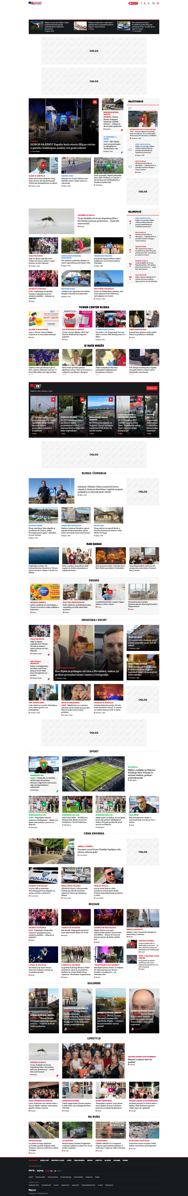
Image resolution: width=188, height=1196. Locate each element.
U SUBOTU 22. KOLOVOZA (70, 965)
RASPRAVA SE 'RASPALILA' (104, 702)
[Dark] (149, 3)
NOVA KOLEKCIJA (140, 161)
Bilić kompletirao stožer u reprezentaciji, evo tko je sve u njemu (142, 819)
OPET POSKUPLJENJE (36, 702)
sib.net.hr (56, 1185)
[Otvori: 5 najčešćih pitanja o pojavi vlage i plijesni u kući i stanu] (110, 592)
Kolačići (31, 1177)
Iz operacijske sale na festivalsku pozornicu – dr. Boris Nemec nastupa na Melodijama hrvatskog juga (149, 946)
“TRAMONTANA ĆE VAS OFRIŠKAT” (107, 965)
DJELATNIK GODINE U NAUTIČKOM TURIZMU (127, 416)
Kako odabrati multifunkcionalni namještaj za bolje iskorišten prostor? (77, 607)
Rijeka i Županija (94, 473)
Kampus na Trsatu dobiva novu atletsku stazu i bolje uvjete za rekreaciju (74, 180)
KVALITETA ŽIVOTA (36, 256)
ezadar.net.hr (75, 1185)
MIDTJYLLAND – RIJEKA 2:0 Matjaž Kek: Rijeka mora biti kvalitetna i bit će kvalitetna (74, 819)
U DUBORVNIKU (101, 1140)
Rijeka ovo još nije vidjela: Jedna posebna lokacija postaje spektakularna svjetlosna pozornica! (57, 25)
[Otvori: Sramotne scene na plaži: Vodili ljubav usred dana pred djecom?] (144, 1130)
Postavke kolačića (40, 1177)
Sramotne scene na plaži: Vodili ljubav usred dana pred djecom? (142, 1144)
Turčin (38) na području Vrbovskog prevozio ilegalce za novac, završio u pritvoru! (42, 890)
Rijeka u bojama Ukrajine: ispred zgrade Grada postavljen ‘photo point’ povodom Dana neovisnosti (75, 530)
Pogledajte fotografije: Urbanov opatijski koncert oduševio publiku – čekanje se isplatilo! (41, 294)
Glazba (32, 301)
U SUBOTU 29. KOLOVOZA (70, 927)
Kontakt (97, 1177)
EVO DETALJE (133, 767)
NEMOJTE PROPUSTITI (135, 929)
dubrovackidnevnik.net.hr (88, 1185)
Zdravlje (81, 226)
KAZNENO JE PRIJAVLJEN (38, 886)
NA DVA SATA (99, 525)
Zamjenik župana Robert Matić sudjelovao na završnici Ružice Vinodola (107, 260)
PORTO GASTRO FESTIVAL (143, 144)
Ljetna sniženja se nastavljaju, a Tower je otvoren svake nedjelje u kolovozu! (44, 607)
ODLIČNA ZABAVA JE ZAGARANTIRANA (143, 1101)
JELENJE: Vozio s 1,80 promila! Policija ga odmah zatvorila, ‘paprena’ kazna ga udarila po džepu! (74, 891)
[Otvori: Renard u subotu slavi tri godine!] (93, 1060)
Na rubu (94, 1116)
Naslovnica (33, 1160)
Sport (94, 751)
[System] (145, 3)
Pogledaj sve (152, 388)
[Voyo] (40, 1170)
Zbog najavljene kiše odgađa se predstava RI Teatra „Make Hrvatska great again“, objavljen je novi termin (42, 531)
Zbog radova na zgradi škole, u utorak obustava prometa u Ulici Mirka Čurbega (108, 530)
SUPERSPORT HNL (37, 775)
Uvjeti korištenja (78, 1177)
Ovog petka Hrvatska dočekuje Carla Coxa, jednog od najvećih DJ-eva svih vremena (148, 963)
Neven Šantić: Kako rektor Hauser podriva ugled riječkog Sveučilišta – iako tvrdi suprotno (142, 1019)
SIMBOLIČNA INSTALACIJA (71, 525)
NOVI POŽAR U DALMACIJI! (104, 289)
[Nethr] (58, 1170)
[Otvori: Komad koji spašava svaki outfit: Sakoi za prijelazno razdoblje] (144, 319)
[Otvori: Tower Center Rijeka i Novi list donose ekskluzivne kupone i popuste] (77, 319)
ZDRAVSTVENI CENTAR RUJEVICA (98, 418)
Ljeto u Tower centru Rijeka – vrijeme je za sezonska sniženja (42, 333)
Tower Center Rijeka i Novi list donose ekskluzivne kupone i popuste (75, 334)
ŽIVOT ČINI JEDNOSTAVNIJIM (74, 602)
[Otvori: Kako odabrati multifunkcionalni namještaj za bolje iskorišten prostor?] (77, 592)
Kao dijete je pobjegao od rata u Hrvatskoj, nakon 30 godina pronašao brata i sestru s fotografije (87, 672)
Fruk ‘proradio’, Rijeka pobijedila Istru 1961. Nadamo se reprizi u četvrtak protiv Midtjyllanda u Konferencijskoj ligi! (108, 178)
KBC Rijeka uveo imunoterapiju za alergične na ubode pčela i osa (112, 145)
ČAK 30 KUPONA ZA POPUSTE (73, 329)
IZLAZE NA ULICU (135, 637)
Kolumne (108, 129)
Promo (92, 29)
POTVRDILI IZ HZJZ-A (86, 215)
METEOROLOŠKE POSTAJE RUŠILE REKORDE (143, 129)
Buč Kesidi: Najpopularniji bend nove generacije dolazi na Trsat (74, 931)
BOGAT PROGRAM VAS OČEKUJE (41, 1101)
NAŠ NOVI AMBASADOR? (70, 702)
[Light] (141, 3)
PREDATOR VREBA (140, 247)
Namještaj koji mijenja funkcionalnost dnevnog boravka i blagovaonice (143, 604)
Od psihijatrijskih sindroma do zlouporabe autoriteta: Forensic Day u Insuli (142, 568)
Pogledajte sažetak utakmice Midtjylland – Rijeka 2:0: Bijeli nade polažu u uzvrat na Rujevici (43, 821)
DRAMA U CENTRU (85, 846)
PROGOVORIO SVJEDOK (137, 663)
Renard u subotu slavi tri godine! (140, 1060)
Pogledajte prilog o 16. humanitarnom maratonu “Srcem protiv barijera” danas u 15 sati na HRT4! (43, 569)
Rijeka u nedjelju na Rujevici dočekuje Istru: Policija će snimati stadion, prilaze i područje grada (141, 774)
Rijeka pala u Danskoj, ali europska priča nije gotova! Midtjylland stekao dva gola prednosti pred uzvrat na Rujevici (110, 820)
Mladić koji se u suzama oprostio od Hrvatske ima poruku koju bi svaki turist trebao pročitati (75, 708)
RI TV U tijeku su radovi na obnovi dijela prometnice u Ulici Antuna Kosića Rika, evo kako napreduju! (72, 425)
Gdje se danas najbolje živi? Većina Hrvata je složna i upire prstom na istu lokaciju (42, 260)
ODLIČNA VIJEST (67, 176)
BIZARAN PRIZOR (35, 1140)
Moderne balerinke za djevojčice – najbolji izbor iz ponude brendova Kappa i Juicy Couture (101, 24)
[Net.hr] (32, 1170)
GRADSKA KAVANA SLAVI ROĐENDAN (142, 1056)
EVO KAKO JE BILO (68, 289)
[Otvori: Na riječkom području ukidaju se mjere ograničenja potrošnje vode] (76, 245)
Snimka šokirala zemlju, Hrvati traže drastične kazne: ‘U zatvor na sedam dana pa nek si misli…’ (108, 707)
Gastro (99, 1111)
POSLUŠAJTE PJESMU (146, 941)
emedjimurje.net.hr (34, 1185)
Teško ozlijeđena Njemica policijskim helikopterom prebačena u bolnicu (107, 369)
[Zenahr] (49, 1170)
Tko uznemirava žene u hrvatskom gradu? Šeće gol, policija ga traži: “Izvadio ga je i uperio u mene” (143, 25)
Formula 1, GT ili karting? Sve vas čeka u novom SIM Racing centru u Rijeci (110, 334)
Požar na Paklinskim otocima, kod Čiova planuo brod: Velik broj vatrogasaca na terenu (108, 293)
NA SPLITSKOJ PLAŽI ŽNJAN (139, 1140)
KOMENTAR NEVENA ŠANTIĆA (111, 113)
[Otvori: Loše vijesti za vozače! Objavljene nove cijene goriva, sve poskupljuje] (43, 692)
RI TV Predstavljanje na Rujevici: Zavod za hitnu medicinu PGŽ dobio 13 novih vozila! (101, 426)
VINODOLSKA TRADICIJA (103, 256)
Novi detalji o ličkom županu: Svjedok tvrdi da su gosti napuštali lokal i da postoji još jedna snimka (142, 670)
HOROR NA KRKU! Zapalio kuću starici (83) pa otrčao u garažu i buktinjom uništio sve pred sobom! (62, 146)
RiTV (35, 434)
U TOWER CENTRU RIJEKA (105, 329)
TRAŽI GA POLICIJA (101, 886)
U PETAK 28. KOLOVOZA (37, 965)
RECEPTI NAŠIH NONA (104, 1101)
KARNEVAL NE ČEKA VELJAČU (105, 927)
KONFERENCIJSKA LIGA (37, 815)
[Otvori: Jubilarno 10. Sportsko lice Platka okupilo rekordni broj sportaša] (76, 278)
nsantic (71, 1029)
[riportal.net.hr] (32, 1190)
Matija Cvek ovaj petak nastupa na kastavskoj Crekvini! (141, 933)
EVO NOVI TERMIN (35, 525)
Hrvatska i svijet (35, 186)
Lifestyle (94, 1038)
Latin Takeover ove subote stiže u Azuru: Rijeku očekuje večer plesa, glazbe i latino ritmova (43, 1105)
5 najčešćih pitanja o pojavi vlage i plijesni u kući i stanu (110, 603)
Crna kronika (137, 31)
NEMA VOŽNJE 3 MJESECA (71, 886)
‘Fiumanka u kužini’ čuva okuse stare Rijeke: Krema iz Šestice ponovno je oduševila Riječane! (109, 1105)
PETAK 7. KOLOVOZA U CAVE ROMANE (149, 957)
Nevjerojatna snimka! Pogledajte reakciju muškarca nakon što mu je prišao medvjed (77, 1145)
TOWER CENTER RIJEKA (138, 329)
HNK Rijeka (99, 185)
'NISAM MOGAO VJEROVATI (65, 668)
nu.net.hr (100, 1185)
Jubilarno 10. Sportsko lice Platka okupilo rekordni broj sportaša (75, 292)
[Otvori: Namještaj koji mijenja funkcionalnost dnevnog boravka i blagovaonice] (143, 592)
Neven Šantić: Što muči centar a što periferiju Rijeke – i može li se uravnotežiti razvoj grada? (110, 1020)
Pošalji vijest (89, 1177)
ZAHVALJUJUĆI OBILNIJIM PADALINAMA (71, 257)
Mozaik (94, 904)
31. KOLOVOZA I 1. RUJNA (110, 138)
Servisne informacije (65, 1177)
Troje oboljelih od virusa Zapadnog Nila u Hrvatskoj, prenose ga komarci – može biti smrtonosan (98, 221)
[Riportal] (35, 3)
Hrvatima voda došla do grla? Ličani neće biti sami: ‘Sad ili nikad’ (142, 643)
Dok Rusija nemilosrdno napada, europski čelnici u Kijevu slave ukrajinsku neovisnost (143, 369)
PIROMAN (34, 141)
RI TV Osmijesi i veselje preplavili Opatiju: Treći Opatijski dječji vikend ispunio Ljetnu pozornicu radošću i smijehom (44, 424)
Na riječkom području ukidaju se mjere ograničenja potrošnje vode (75, 261)
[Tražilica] (153, 3)
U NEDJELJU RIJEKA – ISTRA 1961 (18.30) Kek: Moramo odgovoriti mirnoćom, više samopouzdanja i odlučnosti (43, 782)
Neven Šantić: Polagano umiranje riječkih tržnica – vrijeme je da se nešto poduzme (113, 121)
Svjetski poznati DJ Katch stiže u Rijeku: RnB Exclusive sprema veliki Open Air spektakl (143, 1105)
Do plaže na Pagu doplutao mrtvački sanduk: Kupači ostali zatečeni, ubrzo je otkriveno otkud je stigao (43, 1146)
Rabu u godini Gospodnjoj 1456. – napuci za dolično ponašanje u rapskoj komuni (76, 568)
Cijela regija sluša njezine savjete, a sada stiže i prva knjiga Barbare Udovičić (76, 1105)
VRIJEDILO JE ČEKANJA (37, 289)
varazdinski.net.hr (46, 1185)
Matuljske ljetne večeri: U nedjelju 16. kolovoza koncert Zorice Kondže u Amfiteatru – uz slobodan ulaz (108, 970)
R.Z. (33, 1030)
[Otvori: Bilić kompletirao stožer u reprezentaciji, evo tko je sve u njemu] (144, 804)
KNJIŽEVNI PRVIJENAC (70, 1101)
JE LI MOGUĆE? (67, 1140)
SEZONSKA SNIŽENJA (38, 602)
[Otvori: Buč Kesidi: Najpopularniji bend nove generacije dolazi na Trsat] (76, 917)
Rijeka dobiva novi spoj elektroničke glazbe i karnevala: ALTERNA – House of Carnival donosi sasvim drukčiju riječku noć (107, 934)
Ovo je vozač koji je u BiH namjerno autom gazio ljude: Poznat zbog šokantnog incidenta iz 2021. (108, 891)
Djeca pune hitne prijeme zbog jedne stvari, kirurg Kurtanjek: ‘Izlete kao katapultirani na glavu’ (43, 180)
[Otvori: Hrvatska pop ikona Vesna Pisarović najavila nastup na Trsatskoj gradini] (43, 954)
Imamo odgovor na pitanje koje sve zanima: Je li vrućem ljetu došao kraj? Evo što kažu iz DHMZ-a (143, 133)
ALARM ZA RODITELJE (37, 176)
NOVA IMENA (134, 815)
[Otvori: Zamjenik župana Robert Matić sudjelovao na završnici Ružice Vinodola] (108, 245)
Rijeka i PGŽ (50, 31)
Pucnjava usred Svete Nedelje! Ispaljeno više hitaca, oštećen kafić (99, 850)
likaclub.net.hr (109, 1185)
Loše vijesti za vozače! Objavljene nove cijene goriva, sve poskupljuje (43, 707)
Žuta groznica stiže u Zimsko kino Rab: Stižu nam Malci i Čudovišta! (110, 567)
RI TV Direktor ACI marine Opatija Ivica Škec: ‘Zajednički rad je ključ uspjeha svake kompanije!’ (129, 425)
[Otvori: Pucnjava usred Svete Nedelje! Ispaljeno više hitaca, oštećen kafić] (51, 851)
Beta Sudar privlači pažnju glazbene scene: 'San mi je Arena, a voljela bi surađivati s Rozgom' (77, 369)
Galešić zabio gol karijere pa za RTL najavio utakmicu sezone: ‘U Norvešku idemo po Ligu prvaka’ (43, 369)
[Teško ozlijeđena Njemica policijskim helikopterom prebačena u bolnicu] (111, 357)
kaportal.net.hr (65, 1185)
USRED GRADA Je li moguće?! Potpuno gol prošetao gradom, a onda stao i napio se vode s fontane (110, 1145)
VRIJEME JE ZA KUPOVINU (38, 329)
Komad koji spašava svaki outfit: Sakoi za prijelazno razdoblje (143, 333)
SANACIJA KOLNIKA (69, 417)
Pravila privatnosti (53, 1177)
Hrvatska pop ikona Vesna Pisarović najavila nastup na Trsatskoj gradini (41, 969)
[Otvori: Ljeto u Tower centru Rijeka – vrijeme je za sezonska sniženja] (44, 319)
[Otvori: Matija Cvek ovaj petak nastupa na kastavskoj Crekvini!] (143, 918)
